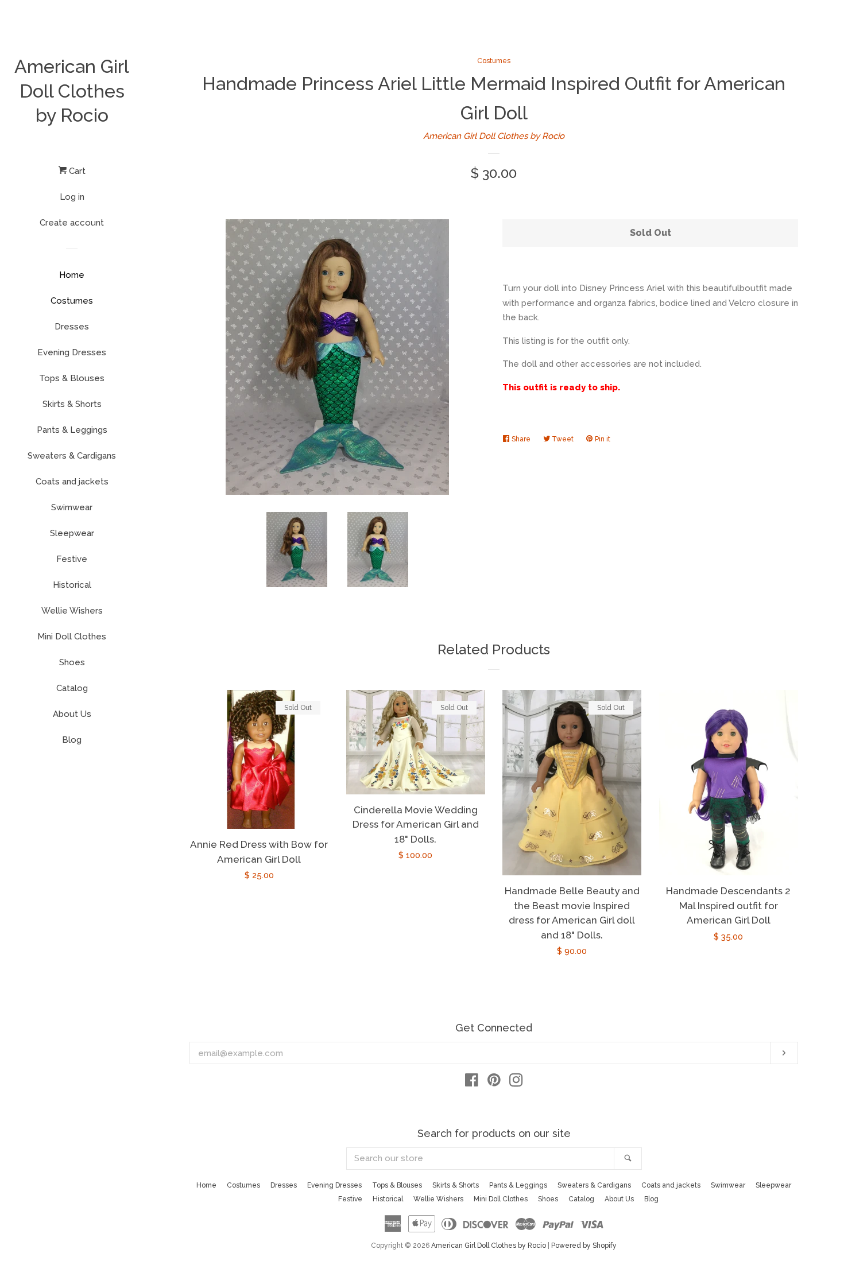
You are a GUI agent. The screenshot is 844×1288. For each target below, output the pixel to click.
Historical (72, 585)
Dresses (72, 326)
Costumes (72, 301)
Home (71, 275)
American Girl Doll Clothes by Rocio (71, 91)
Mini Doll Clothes (71, 636)
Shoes (72, 662)
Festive (71, 559)
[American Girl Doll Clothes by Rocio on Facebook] (471, 1082)
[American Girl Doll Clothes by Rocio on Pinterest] (494, 1082)
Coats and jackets (72, 481)
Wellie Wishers (72, 611)
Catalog (72, 688)
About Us (72, 714)
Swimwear (71, 507)
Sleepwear (72, 533)
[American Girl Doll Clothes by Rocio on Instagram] (516, 1082)
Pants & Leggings (72, 430)
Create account (72, 223)
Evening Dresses (71, 352)
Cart (76, 171)
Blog (72, 740)
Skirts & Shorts (72, 404)
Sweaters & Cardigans (72, 456)
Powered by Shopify (584, 1246)
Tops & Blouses (71, 378)
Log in (72, 197)
